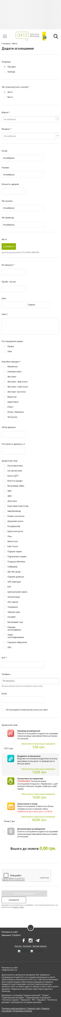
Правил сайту (18, 907)
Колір (4, 151)
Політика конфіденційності (14, 1008)
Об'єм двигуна (9, 427)
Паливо (5, 167)
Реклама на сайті (10, 932)
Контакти (27, 946)
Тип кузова (7, 201)
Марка (5, 112)
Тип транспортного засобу (15, 87)
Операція (6, 62)
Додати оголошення (24, 893)
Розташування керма (12, 341)
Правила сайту (34, 1008)
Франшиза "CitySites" (11, 935)
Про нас (18, 946)
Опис (4, 314)
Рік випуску (7, 265)
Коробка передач (10, 361)
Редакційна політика (22, 1011)
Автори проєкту (40, 946)
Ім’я (3, 657)
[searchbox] (30, 680)
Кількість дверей (10, 184)
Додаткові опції (9, 461)
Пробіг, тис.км (9, 282)
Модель (6, 129)
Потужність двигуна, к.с (13, 444)
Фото (4, 239)
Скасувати (14, 900)
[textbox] (29, 119)
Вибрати (10, 246)
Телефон (6, 674)
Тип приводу (8, 217)
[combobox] (30, 119)
